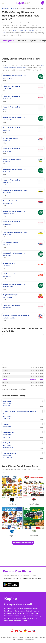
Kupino (4, 8)
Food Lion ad (12, 491)
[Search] (42, 3)
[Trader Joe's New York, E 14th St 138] (23, 88)
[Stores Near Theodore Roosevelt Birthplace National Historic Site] (23, 415)
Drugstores (32, 41)
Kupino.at (12, 631)
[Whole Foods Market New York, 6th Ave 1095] (23, 255)
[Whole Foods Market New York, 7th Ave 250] (23, 172)
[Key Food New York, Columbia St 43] (23, 203)
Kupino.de (25, 631)
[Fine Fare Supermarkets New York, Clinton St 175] (23, 192)
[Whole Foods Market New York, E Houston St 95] (23, 119)
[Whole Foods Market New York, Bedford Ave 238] (23, 286)
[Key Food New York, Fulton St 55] (23, 245)
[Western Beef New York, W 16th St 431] (23, 161)
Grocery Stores (8, 41)
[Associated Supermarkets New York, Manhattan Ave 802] (23, 318)
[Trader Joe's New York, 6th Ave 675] (23, 130)
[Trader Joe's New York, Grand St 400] (23, 182)
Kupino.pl (29, 631)
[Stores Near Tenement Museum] (23, 455)
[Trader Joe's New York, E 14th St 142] (23, 99)
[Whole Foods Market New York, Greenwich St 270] (23, 213)
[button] (23, 543)
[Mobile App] (11, 585)
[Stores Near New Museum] (23, 403)
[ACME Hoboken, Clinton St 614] (23, 276)
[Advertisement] (23, 50)
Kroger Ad (12, 522)
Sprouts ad (33, 522)
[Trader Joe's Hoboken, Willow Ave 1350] (23, 307)
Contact (42, 637)
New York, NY (11, 8)
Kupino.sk (34, 631)
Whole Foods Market (20, 30)
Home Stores (21, 41)
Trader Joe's (31, 30)
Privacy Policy (29, 639)
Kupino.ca (16, 631)
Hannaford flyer (33, 491)
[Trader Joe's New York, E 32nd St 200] (23, 224)
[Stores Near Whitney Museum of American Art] (23, 445)
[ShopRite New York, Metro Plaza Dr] (23, 297)
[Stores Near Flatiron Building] (23, 434)
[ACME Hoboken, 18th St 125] (23, 265)
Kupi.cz (20, 631)
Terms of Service (18, 639)
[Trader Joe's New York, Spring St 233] (23, 109)
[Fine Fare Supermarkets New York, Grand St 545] (23, 234)
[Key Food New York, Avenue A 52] (23, 140)
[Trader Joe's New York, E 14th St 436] (23, 151)
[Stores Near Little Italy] (23, 425)
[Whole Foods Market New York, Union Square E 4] (23, 78)
